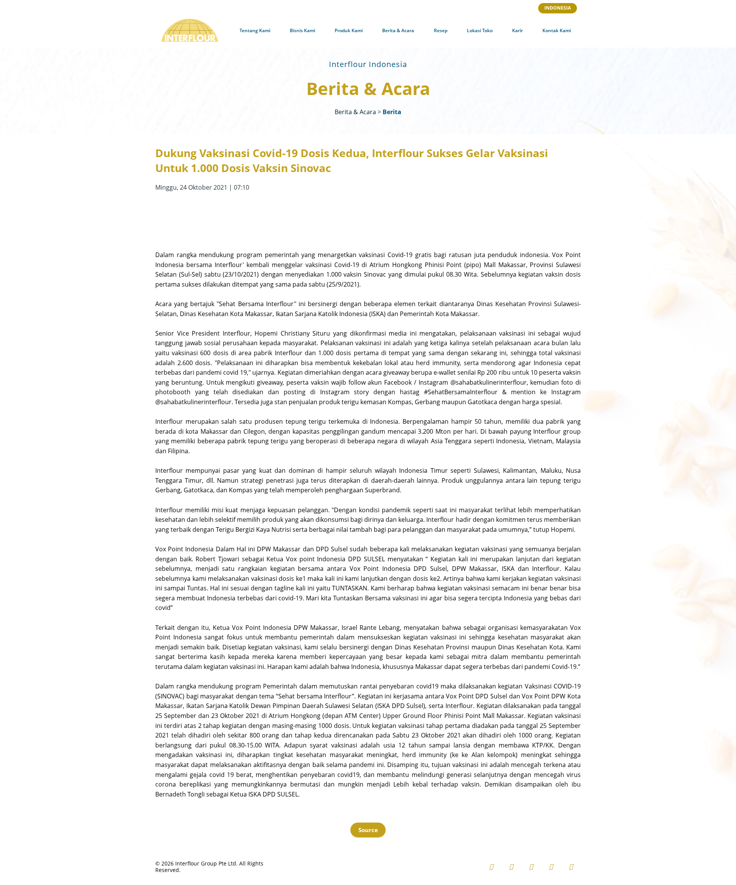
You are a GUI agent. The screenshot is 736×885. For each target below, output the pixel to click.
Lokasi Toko (480, 30)
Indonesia (557, 8)
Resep (440, 30)
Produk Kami (349, 30)
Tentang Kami (255, 30)
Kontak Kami (556, 30)
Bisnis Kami (302, 30)
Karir (517, 30)
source (368, 830)
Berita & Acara (398, 30)
